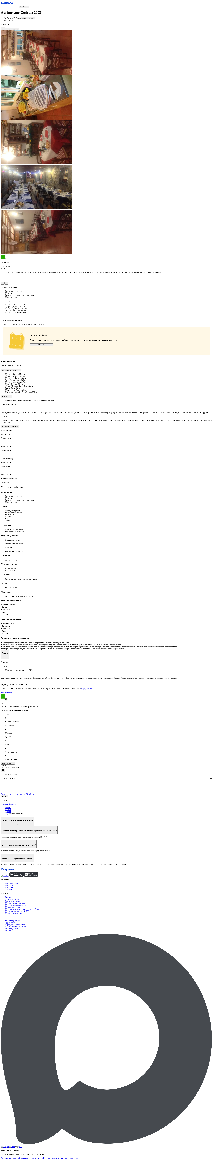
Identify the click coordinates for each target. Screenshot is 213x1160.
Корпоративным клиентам (15, 925)
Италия (8, 810)
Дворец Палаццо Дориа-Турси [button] (16, 386)
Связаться (12, 804)
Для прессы (9, 889)
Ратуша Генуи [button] (10, 388)
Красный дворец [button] (11, 384)
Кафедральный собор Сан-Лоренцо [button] (18, 392)
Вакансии (9, 887)
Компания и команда (13, 883)
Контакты (9, 885)
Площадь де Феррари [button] (13, 378)
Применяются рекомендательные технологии (60, 1158)
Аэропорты (5, 396)
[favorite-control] (3, 28)
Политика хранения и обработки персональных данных (22, 1158)
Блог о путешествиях (13, 901)
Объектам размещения (13, 921)
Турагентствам (11, 923)
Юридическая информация (15, 905)
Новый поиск (24, 7)
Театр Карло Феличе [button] (13, 380)
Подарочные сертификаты (15, 913)
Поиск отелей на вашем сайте (16, 927)
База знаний (9, 897)
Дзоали (8, 812)
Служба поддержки (12, 899)
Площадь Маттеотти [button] (13, 382)
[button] (106, 52)
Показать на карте (28, 18)
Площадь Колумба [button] (12, 374)
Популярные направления (15, 903)
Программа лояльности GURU (17, 911)
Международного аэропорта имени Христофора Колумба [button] (27, 400)
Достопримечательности (10, 370)
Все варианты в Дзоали (10, 7)
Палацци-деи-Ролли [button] (13, 390)
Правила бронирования (14, 907)
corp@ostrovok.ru (87, 689)
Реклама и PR (10, 931)
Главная (8, 808)
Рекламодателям (11, 929)
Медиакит (5, 804)
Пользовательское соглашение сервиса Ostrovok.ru (24, 909)
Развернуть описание (11, 426)
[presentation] (106, 777)
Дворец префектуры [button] (13, 376)
